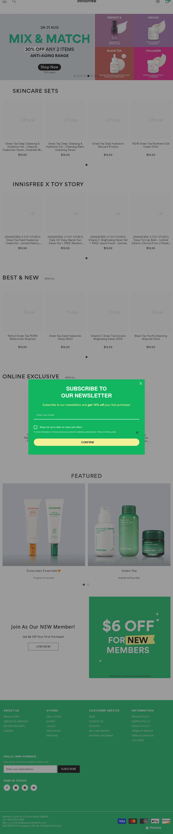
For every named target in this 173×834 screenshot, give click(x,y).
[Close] (141, 383)
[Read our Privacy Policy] (137, 432)
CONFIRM (87, 442)
